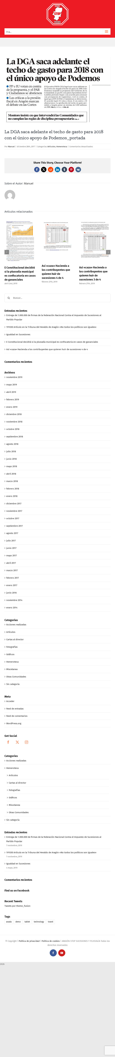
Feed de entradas (15, 708)
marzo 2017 (12, 570)
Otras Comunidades (16, 676)
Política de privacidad (29, 941)
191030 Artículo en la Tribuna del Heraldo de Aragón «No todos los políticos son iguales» (51, 327)
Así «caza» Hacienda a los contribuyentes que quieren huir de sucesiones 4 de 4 (47, 349)
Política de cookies (51, 941)
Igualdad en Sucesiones (18, 334)
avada (9, 922)
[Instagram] (26, 742)
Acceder (10, 701)
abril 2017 (11, 563)
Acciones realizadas (16, 624)
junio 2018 (11, 459)
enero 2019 (11, 407)
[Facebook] (8, 742)
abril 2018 (11, 473)
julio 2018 (11, 451)
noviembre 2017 (14, 511)
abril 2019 (11, 392)
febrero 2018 (12, 488)
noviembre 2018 (14, 421)
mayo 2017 (11, 555)
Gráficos (10, 654)
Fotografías (12, 647)
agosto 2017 (12, 533)
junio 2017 (11, 548)
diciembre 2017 (13, 503)
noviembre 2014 (14, 600)
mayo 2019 (11, 384)
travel (50, 922)
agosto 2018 (12, 444)
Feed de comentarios (16, 716)
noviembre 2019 (14, 377)
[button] (6, 252)
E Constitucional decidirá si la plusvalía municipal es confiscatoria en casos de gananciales (52, 342)
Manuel (11, 146)
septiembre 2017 (14, 526)
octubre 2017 (12, 518)
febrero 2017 (12, 578)
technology (39, 922)
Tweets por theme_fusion (17, 906)
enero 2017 (11, 585)
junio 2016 (11, 592)
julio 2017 (11, 540)
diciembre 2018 (14, 414)
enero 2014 (11, 607)
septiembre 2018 (14, 436)
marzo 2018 (12, 481)
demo (18, 922)
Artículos (51, 146)
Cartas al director (15, 639)
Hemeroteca (61, 146)
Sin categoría (12, 684)
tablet (27, 922)
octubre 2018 (12, 429)
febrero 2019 (12, 399)
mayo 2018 (11, 466)
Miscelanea (12, 669)
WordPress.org (13, 723)
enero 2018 (11, 496)
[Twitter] (17, 742)
